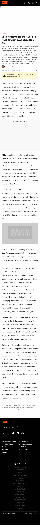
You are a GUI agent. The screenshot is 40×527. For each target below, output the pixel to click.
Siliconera (20, 481)
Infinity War (6, 165)
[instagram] (8, 433)
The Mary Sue (20, 497)
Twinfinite (20, 470)
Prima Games (20, 478)
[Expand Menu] (33, 3)
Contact (4, 452)
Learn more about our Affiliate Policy (10, 409)
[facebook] (18, 433)
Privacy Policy (7, 449)
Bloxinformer (20, 505)
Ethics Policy (22, 447)
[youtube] (23, 433)
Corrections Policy (25, 441)
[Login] (36, 3)
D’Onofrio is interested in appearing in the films (19, 363)
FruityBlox (20, 503)
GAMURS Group (34, 513)
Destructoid (20, 486)
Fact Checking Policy (25, 444)
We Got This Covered (20, 483)
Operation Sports (20, 494)
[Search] (25, 3)
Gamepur (20, 472)
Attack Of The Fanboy (20, 475)
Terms (4, 447)
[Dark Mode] (29, 3)
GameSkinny (20, 492)
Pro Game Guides (20, 467)
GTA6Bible (20, 508)
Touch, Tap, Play (20, 500)
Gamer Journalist (20, 489)
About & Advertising (9, 441)
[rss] (3, 433)
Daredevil (26, 158)
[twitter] (13, 433)
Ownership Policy (8, 444)
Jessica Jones (14, 158)
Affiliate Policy (23, 449)
